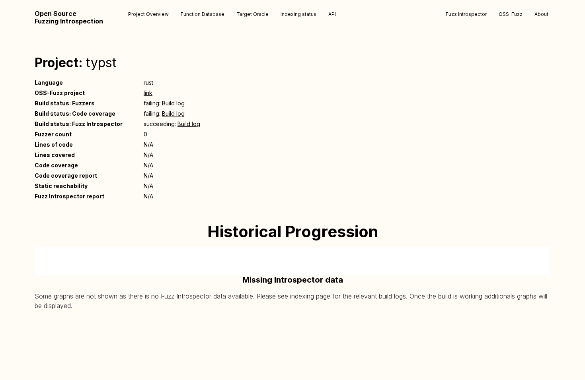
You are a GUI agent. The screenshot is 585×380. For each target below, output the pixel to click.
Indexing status (298, 14)
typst (101, 62)
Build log (173, 103)
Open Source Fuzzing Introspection (69, 17)
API (332, 14)
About (541, 14)
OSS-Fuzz (511, 14)
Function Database (202, 14)
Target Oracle (252, 14)
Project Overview (148, 14)
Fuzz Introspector (466, 14)
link (148, 92)
